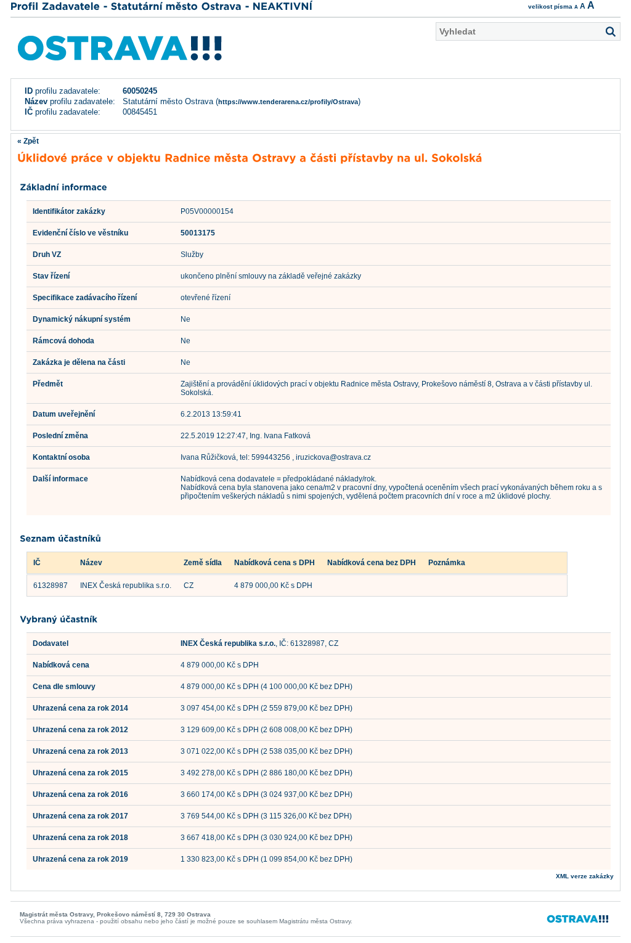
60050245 (140, 91)
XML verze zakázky (585, 876)
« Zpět (28, 141)
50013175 (198, 233)
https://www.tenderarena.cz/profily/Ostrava (288, 101)
